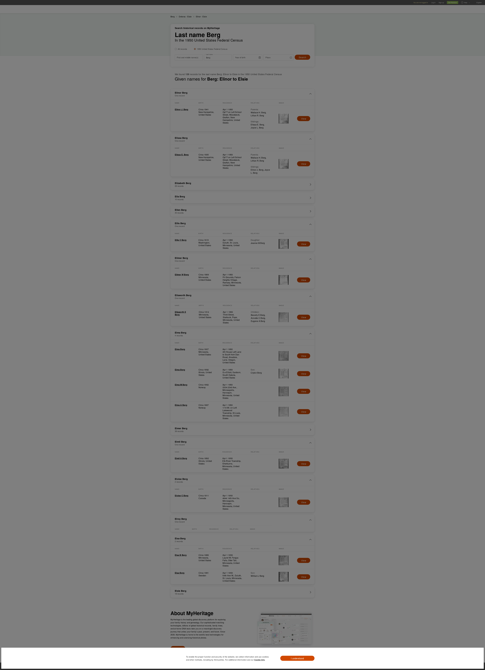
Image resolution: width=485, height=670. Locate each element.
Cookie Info (259, 659)
